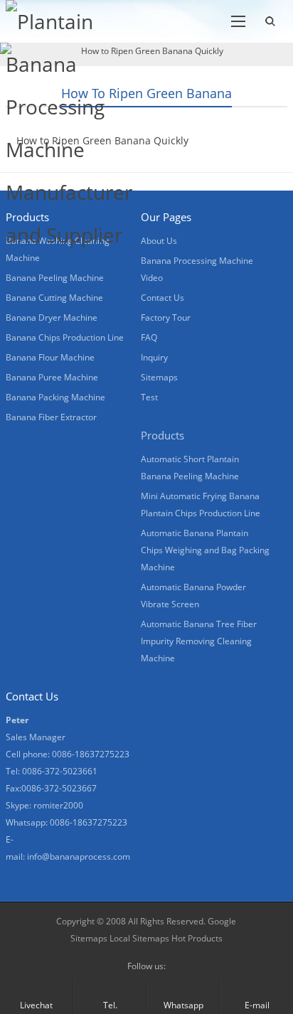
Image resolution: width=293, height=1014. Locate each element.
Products (162, 435)
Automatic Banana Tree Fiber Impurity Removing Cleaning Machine (199, 641)
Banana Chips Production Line (65, 337)
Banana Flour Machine (50, 357)
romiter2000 (58, 805)
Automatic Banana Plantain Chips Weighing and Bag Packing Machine (205, 550)
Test (149, 397)
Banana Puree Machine (52, 377)
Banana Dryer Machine (51, 317)
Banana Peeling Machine (55, 278)
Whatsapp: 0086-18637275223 (66, 822)
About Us (159, 241)
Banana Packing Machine (55, 397)
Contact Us (162, 298)
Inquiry (154, 357)
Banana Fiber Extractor (51, 417)
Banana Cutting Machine (54, 298)
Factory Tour (166, 317)
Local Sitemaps (139, 938)
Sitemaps (159, 377)
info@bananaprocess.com (78, 856)
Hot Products (196, 938)
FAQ (149, 337)
